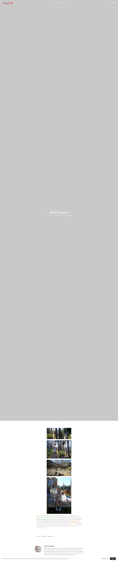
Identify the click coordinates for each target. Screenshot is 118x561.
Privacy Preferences (104, 558)
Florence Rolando (69, 215)
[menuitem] (53, 3)
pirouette (44, 536)
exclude (38, 536)
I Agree (113, 558)
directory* (63, 3)
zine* (57, 3)
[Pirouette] (7, 3)
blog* (53, 3)
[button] (109, 3)
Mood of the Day (58, 215)
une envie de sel (50, 536)
